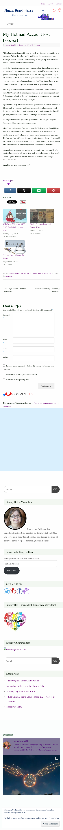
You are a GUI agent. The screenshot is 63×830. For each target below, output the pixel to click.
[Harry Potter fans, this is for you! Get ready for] (31, 783)
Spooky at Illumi (14, 706)
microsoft (33, 273)
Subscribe (11, 570)
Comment (5, 316)
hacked (11, 273)
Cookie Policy (54, 818)
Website (5, 357)
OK (54, 489)
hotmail (17, 273)
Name (5, 340)
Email (5, 349)
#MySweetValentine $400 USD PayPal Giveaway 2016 (14, 227)
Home (43, 4)
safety (44, 273)
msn (39, 273)
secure (48, 273)
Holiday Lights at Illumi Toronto (21, 691)
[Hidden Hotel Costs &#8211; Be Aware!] (15, 247)
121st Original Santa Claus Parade (22, 680)
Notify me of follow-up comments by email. (22, 374)
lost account (25, 273)
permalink (9, 276)
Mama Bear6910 (12, 45)
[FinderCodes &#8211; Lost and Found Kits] (42, 216)
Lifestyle (37, 45)
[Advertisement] (31, 439)
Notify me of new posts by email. (18, 379)
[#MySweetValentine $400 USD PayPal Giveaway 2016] (15, 216)
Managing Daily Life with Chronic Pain (25, 685)
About (50, 4)
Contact (58, 4)
